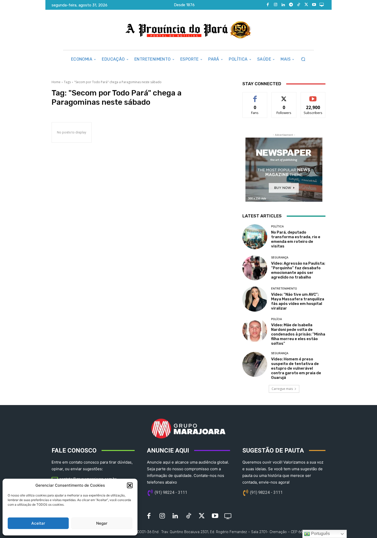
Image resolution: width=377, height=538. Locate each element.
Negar (101, 523)
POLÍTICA (277, 226)
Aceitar (38, 523)
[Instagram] (275, 5)
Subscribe (313, 96)
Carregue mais (282, 389)
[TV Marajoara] (321, 5)
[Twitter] (306, 5)
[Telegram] (291, 5)
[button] (129, 485)
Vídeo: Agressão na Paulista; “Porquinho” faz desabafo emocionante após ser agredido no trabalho (298, 270)
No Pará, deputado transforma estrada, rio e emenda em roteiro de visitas (295, 239)
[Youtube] (314, 5)
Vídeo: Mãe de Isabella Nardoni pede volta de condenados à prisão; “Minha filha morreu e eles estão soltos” (298, 334)
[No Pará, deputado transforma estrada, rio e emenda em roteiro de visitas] (254, 236)
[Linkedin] (283, 5)
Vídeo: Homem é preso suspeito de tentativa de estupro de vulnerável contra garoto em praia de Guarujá (296, 368)
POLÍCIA (276, 319)
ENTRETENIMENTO (284, 288)
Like (255, 96)
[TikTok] (298, 5)
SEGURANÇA (279, 257)
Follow (284, 96)
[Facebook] (268, 5)
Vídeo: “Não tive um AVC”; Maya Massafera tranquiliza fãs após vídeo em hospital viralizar (297, 301)
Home (56, 82)
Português (320, 533)
